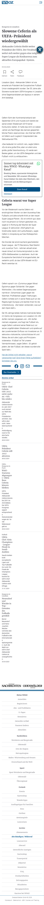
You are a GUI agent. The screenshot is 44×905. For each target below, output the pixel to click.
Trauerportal (22, 858)
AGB (23, 900)
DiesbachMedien (22, 876)
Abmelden (22, 730)
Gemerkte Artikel (22, 721)
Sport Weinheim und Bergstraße (22, 772)
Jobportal (22, 863)
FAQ (22, 871)
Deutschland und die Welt (22, 762)
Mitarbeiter (22, 885)
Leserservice (22, 841)
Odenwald (22, 744)
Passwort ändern (22, 725)
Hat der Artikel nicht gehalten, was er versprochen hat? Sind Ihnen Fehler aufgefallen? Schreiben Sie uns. (21, 358)
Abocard (22, 845)
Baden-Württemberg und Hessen (22, 758)
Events (22, 791)
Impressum (8, 194)
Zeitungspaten (22, 880)
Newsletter (22, 717)
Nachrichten (22, 736)
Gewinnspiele (22, 818)
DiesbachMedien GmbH (22, 897)
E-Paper (22, 712)
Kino (22, 809)
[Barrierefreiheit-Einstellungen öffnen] (40, 49)
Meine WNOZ (22, 695)
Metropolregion (22, 753)
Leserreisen (22, 822)
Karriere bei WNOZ (22, 893)
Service (22, 828)
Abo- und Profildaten (22, 708)
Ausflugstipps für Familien (22, 804)
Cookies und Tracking (32, 900)
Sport (22, 768)
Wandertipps (22, 800)
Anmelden (22, 699)
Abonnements (22, 832)
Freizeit (22, 787)
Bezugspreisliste (22, 889)
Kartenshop (22, 796)
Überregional (22, 781)
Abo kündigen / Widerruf (22, 837)
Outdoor (22, 813)
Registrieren (22, 704)
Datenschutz (17, 900)
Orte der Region (22, 749)
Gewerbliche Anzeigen (22, 850)
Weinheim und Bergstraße (22, 740)
